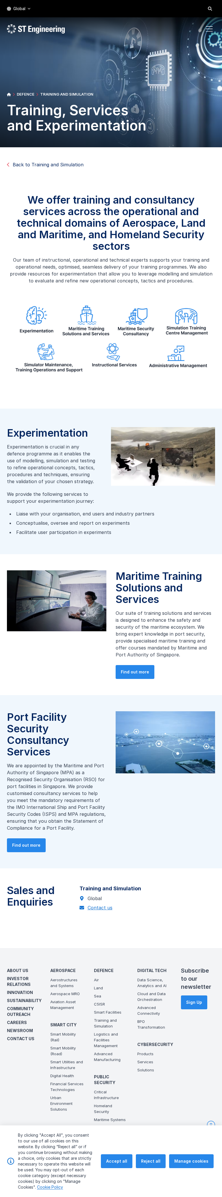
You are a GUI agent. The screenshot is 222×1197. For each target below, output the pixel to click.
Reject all (150, 1161)
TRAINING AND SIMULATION (66, 94)
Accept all (116, 1161)
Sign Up (194, 1002)
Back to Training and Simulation (48, 164)
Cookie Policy (50, 1187)
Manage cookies (191, 1161)
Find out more (135, 671)
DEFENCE (25, 94)
